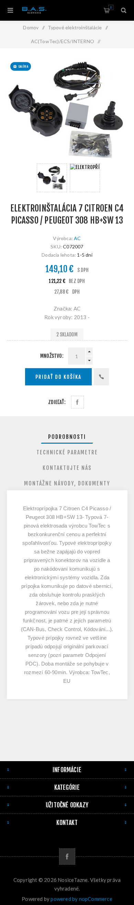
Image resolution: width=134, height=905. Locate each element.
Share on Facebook (77, 402)
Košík (111, 7)
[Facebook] (67, 856)
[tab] (67, 437)
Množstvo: (52, 356)
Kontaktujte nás (67, 467)
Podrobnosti (67, 436)
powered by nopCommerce (81, 899)
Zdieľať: (57, 402)
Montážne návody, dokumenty (67, 483)
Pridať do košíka (58, 377)
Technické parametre (67, 452)
